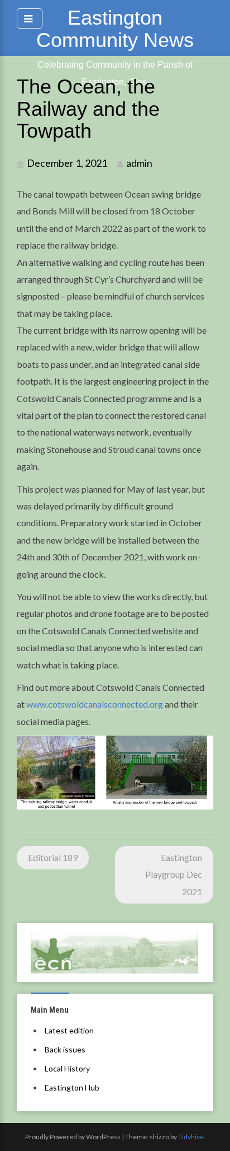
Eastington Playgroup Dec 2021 (173, 874)
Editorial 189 (53, 857)
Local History (67, 1068)
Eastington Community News (115, 29)
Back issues (65, 1049)
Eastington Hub (72, 1087)
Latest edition (69, 1030)
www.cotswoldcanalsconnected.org (94, 704)
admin (139, 163)
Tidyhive (191, 1137)
